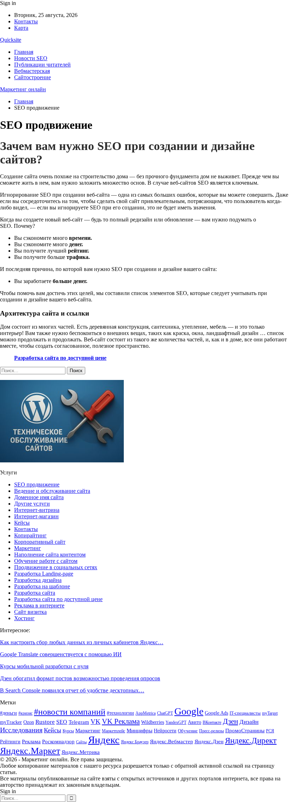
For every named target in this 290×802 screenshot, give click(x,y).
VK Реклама (121, 721)
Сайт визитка (30, 612)
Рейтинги (10, 741)
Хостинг (24, 618)
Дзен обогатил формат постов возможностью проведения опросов (80, 678)
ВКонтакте (212, 722)
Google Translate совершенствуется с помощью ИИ (61, 654)
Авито (194, 722)
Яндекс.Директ (251, 740)
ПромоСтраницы (245, 730)
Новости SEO (30, 58)
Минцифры (139, 730)
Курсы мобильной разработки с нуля (44, 666)
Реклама (31, 741)
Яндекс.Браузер (135, 741)
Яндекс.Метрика (81, 752)
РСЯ (270, 730)
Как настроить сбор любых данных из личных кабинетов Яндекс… (81, 642)
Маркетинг (27, 548)
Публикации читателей (42, 65)
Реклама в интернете (39, 605)
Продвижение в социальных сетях (55, 567)
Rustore (45, 722)
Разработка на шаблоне (42, 586)
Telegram (79, 722)
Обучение (188, 730)
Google (188, 711)
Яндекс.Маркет (30, 751)
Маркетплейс (113, 730)
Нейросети (165, 730)
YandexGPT (176, 722)
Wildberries (152, 722)
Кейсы (22, 523)
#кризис (25, 713)
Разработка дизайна (38, 580)
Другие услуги (32, 504)
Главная (23, 52)
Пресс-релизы (211, 730)
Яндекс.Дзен (209, 741)
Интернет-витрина (36, 510)
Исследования (21, 730)
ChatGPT (165, 713)
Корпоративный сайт (39, 542)
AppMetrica (145, 713)
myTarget (270, 713)
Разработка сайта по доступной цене (60, 358)
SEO (61, 722)
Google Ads (216, 713)
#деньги (8, 713)
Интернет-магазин (36, 516)
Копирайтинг (30, 535)
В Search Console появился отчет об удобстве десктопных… (72, 690)
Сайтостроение (32, 77)
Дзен (230, 721)
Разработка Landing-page (43, 574)
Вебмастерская (32, 71)
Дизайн (249, 722)
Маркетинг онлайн (23, 89)
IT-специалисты (245, 713)
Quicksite (10, 40)
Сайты (81, 742)
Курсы (68, 731)
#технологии (120, 713)
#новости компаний (69, 711)
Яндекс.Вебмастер (171, 741)
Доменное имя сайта (39, 497)
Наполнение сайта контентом (50, 555)
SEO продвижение (36, 484)
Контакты (26, 21)
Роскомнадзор (58, 741)
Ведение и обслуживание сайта (52, 491)
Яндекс (104, 739)
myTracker (11, 722)
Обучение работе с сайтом (45, 561)
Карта (21, 28)
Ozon (28, 722)
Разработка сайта (34, 593)
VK (95, 721)
